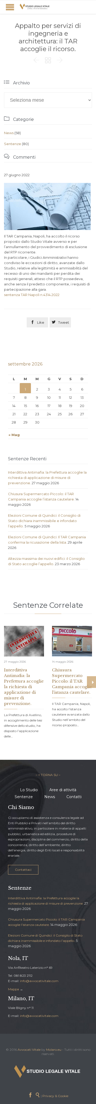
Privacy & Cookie (55, 1096)
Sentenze (12, 144)
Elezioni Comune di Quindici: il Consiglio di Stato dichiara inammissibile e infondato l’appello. (44, 520)
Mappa (13, 989)
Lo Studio (29, 789)
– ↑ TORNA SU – (48, 775)
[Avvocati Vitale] (35, 7)
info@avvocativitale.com (39, 981)
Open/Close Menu (10, 7)
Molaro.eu (53, 1050)
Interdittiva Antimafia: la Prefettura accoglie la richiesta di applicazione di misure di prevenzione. (47, 477)
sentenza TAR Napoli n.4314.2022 (31, 295)
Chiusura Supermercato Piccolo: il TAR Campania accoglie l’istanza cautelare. (72, 681)
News (9, 133)
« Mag (14, 435)
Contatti (74, 796)
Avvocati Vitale (29, 1050)
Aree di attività (62, 789)
